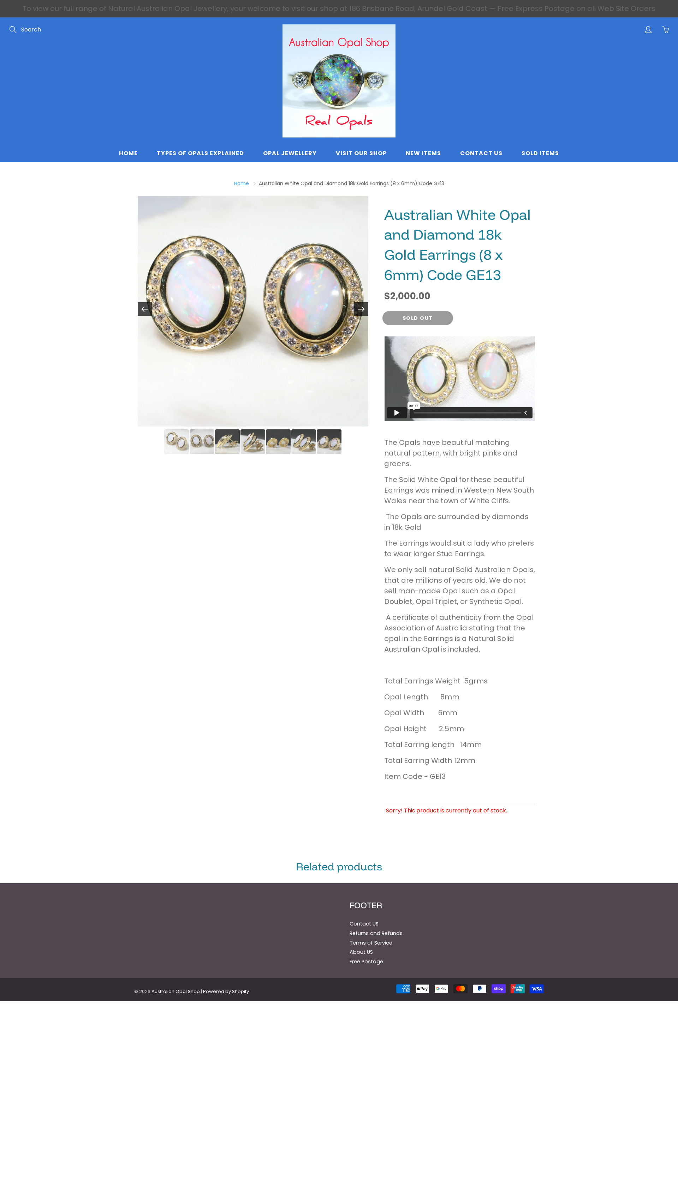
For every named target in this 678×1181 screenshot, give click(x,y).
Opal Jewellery (290, 153)
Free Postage (366, 961)
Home (128, 153)
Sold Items (540, 153)
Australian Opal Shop (175, 991)
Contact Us (481, 153)
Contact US (364, 923)
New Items (423, 153)
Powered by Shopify (226, 991)
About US (361, 952)
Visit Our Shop (361, 153)
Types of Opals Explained (200, 153)
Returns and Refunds (376, 933)
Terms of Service (371, 942)
